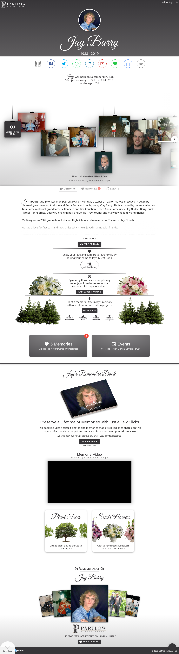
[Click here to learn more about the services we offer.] (89, 629)
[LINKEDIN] (89, 63)
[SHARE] (128, 63)
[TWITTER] (64, 63)
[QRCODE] (38, 63)
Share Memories (91, 642)
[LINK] (141, 63)
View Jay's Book (89, 441)
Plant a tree (89, 310)
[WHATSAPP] (76, 63)
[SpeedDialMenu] (172, 647)
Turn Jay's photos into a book (89, 176)
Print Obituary (91, 244)
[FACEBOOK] (51, 63)
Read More (89, 239)
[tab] (68, 188)
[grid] (89, 141)
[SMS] (115, 63)
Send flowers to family (89, 292)
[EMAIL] (102, 63)
